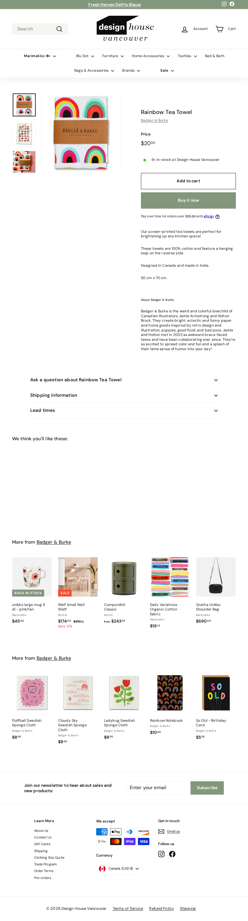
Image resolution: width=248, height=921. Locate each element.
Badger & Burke (154, 120)
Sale (164, 70)
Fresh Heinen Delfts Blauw (114, 4)
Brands (128, 70)
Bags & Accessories (91, 70)
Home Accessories (148, 56)
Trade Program (45, 864)
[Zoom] (80, 132)
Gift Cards (42, 844)
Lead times (42, 410)
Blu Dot (83, 56)
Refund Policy (161, 908)
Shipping (41, 851)
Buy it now (188, 200)
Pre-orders (42, 878)
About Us (41, 830)
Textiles (185, 56)
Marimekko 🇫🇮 (37, 56)
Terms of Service (128, 908)
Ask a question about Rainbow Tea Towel (76, 380)
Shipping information (53, 395)
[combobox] (40, 29)
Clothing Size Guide (49, 857)
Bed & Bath (214, 56)
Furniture (110, 56)
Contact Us (43, 837)
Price (146, 134)
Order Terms (44, 871)
